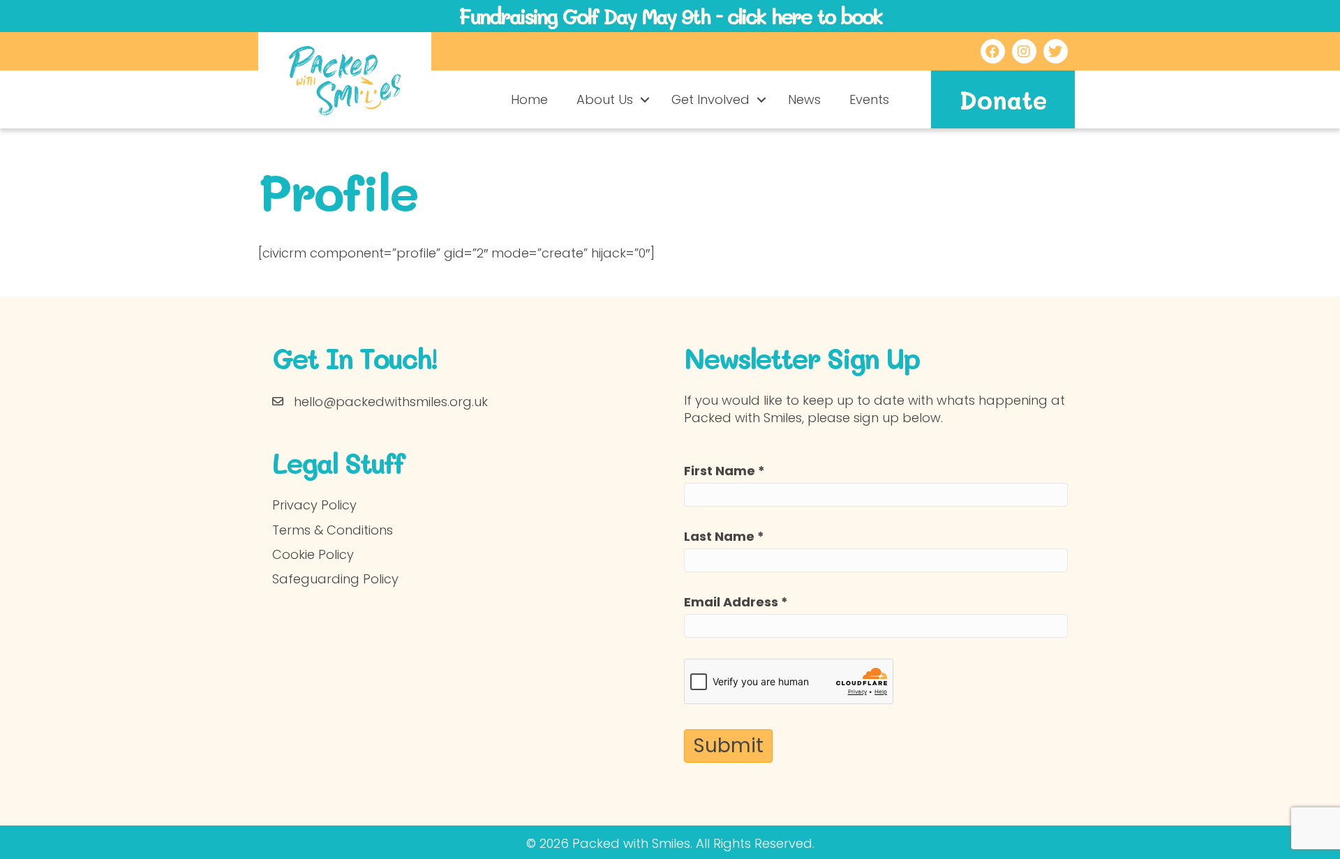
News (804, 99)
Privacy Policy (314, 505)
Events (869, 99)
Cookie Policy (313, 554)
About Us (604, 99)
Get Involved (710, 99)
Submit (728, 745)
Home (529, 99)
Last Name (724, 536)
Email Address (736, 602)
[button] (645, 100)
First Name (724, 470)
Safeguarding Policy (335, 579)
